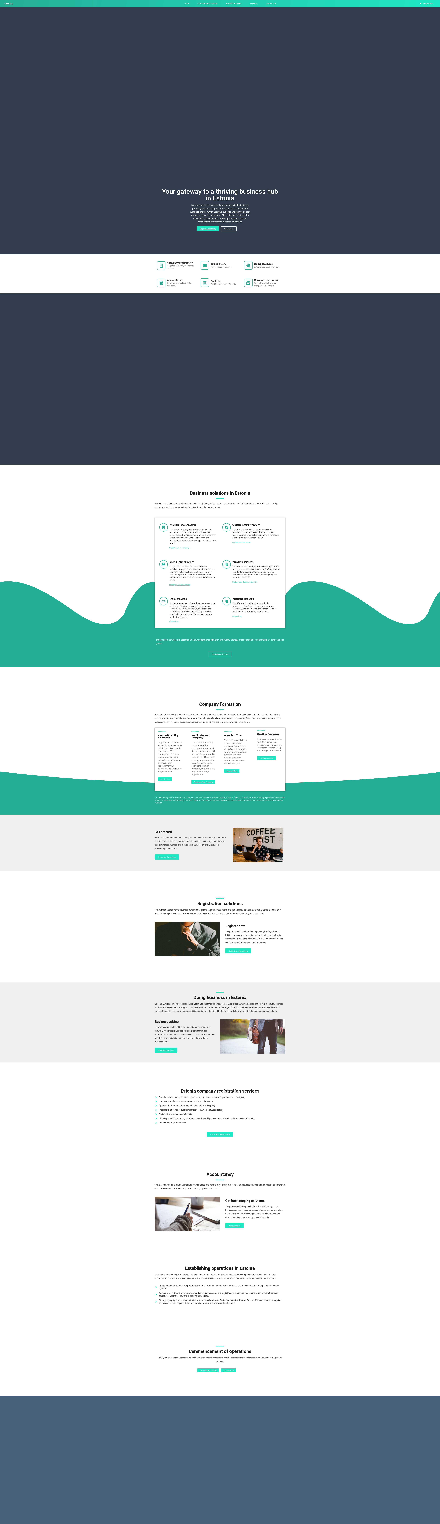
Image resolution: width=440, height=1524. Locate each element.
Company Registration (207, 4)
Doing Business (263, 264)
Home (186, 4)
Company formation (266, 280)
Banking (215, 281)
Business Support (233, 4)
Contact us (271, 4)
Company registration (180, 262)
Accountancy (175, 280)
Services (253, 4)
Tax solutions (218, 264)
